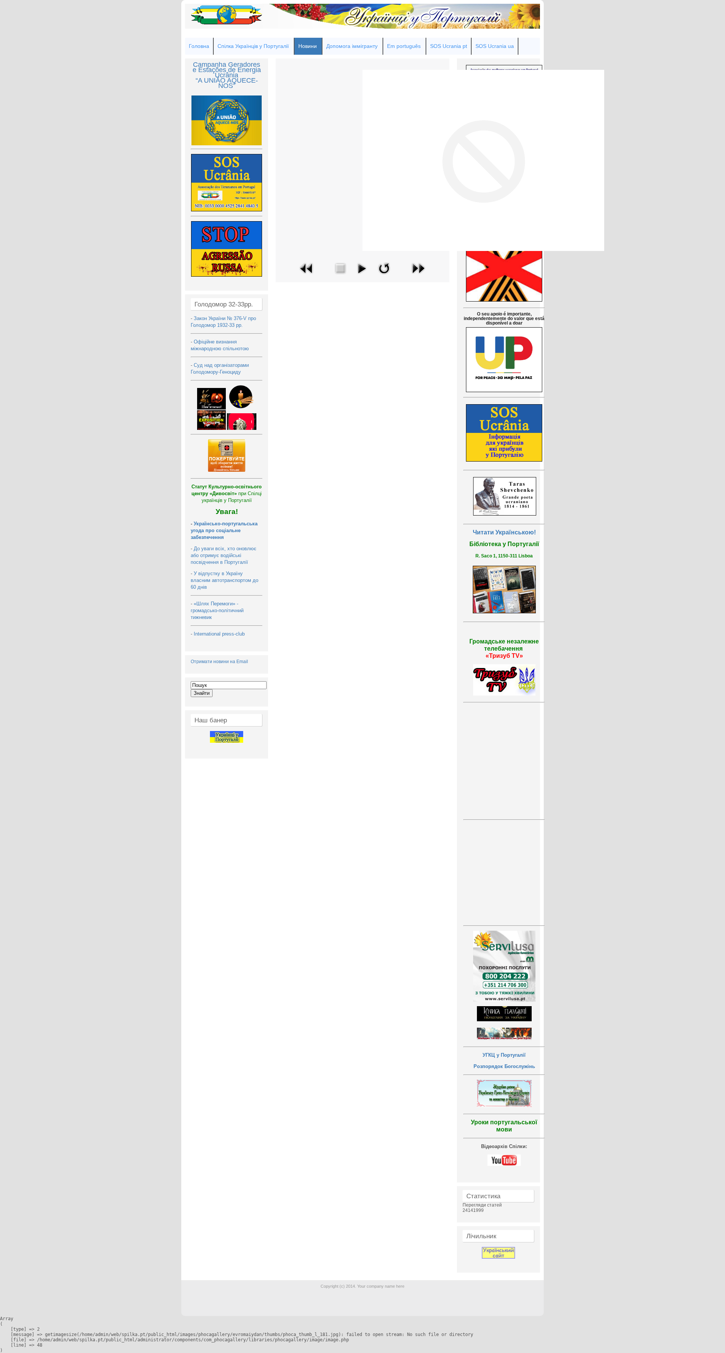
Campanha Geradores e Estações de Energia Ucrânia (227, 70)
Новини (307, 46)
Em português (404, 46)
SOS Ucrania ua (494, 46)
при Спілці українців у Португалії (226, 493)
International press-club (220, 634)
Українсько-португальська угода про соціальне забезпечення (224, 530)
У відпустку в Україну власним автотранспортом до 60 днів (224, 580)
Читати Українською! (504, 532)
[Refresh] (384, 276)
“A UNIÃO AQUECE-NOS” (227, 83)
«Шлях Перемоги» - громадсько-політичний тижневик (217, 610)
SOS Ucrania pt (448, 46)
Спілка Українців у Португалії (253, 46)
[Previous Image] (307, 276)
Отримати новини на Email (219, 661)
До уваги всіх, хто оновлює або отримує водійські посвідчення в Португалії (223, 555)
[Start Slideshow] (362, 276)
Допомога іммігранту (352, 46)
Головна (199, 46)
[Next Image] (418, 276)
